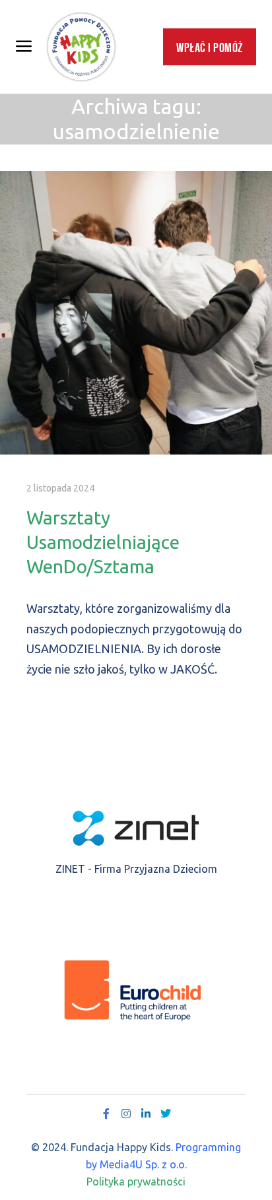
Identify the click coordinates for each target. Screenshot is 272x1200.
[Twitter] (165, 1113)
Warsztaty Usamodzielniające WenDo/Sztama (103, 541)
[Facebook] (106, 1113)
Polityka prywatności (136, 1181)
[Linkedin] (145, 1113)
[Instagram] (126, 1113)
